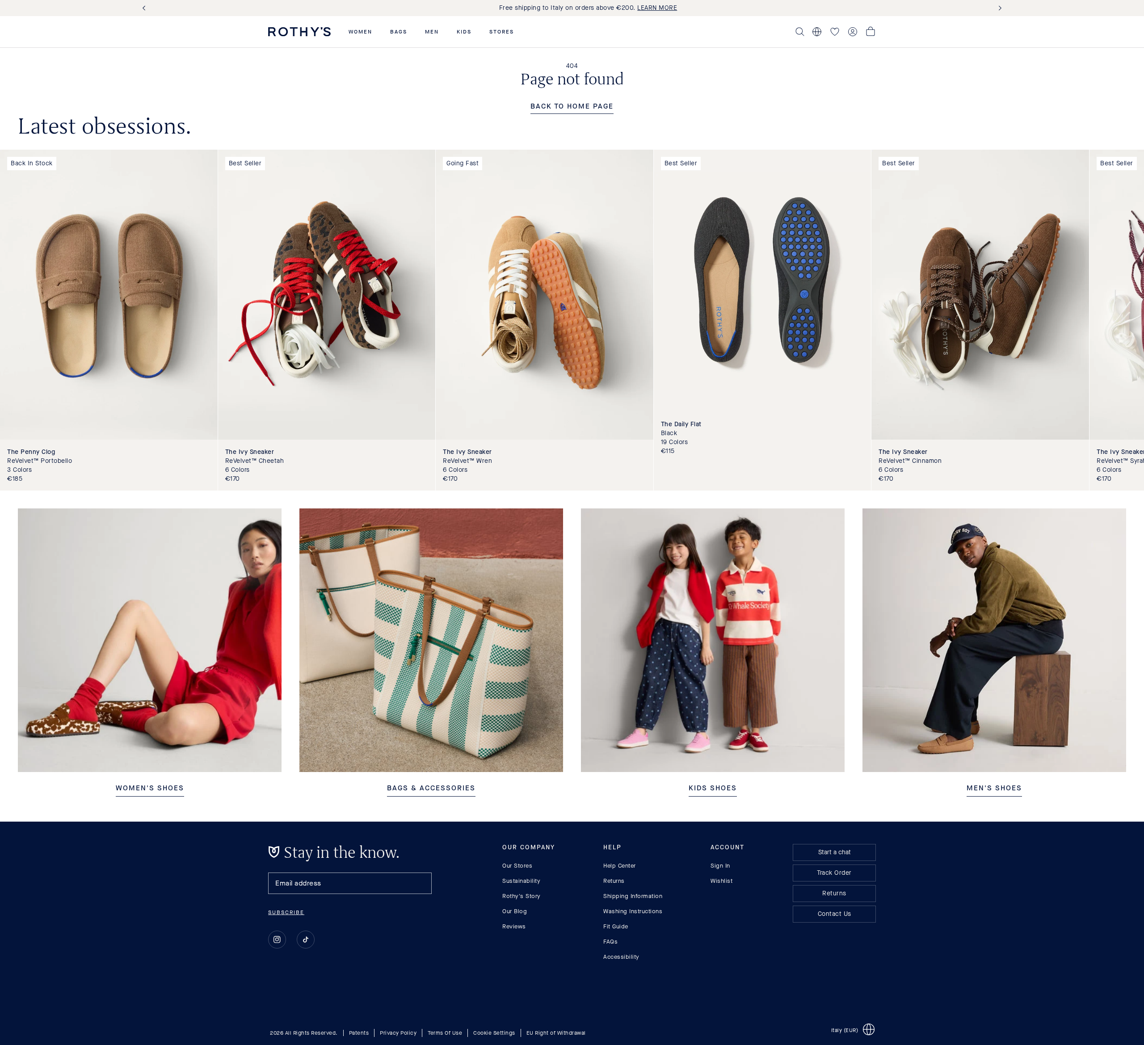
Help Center (619, 865)
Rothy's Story (521, 896)
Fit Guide (615, 926)
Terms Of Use (445, 1033)
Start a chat (834, 852)
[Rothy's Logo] (299, 31)
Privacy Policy (398, 1033)
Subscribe (286, 912)
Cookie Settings (494, 1033)
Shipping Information (632, 896)
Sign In (720, 865)
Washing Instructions (632, 911)
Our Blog (514, 911)
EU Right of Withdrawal (556, 1033)
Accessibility (621, 957)
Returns (614, 881)
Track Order (834, 873)
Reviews (514, 926)
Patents (359, 1033)
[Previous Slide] (145, 8)
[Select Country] (817, 31)
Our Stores (517, 865)
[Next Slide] (998, 8)
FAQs (610, 941)
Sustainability (521, 881)
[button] (360, 31)
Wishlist (721, 881)
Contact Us (834, 914)
